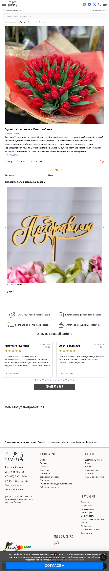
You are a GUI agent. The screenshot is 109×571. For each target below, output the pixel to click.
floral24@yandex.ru (15, 489)
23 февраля (87, 526)
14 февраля (92, 442)
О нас (42, 460)
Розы (87, 463)
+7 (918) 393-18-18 (16, 476)
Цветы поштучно (93, 460)
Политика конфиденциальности (68, 559)
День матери (87, 509)
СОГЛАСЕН (54, 565)
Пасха (84, 522)
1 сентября (86, 512)
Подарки (89, 473)
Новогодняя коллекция (92, 519)
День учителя (87, 516)
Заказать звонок (13, 485)
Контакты (45, 480)
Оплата (43, 463)
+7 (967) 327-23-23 (16, 480)
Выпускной (86, 533)
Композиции (91, 470)
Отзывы (44, 466)
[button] (35, 380)
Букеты (89, 466)
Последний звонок (90, 529)
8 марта (80, 442)
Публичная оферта (49, 487)
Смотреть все (54, 387)
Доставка (45, 473)
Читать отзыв (12, 373)
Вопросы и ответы (49, 477)
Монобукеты (68, 442)
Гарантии (44, 470)
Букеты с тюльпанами (49, 442)
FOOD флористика (94, 477)
